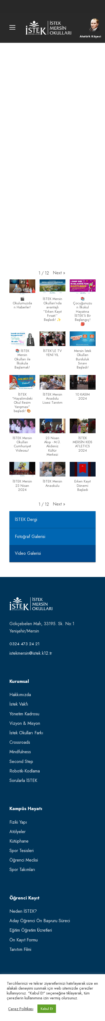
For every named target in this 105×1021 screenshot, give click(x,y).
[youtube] (52, 6)
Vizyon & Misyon (24, 723)
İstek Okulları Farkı (26, 733)
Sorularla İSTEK (23, 780)
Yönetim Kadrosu (24, 714)
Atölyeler (17, 831)
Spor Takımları (22, 869)
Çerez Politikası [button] (20, 1008)
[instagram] (62, 6)
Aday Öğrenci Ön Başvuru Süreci (39, 921)
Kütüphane (19, 841)
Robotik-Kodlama (24, 771)
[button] (59, 272)
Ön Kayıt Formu (23, 940)
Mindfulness (20, 752)
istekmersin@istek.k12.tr (30, 653)
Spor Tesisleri (21, 850)
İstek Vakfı (18, 704)
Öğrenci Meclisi (23, 860)
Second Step (21, 761)
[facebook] (42, 6)
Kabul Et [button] (47, 1008)
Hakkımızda (20, 694)
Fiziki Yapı (18, 822)
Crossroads (19, 742)
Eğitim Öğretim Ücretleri (30, 930)
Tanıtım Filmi (20, 949)
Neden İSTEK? (23, 911)
